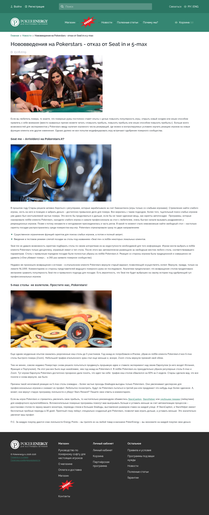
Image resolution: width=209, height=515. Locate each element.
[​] (88, 22)
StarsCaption (135, 399)
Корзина (185, 22)
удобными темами (170, 399)
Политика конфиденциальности (25, 460)
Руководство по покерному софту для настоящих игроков (71, 454)
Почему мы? (150, 22)
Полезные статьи (127, 22)
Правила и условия (19, 457)
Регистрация (35, 6)
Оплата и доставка (70, 469)
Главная (15, 35)
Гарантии (133, 477)
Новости (106, 22)
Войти (17, 6)
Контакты (64, 496)
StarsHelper (149, 399)
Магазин (70, 22)
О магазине (65, 464)
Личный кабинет (103, 450)
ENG (195, 6)
